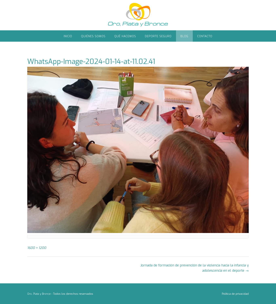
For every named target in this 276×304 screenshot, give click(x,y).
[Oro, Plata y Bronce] (138, 15)
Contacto (204, 36)
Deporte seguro (158, 36)
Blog (184, 36)
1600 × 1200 (36, 248)
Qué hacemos (125, 36)
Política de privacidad (235, 293)
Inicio (68, 36)
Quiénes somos (93, 36)
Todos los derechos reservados (73, 294)
